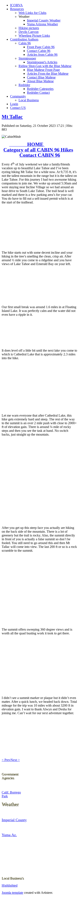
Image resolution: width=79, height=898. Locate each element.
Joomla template (12, 892)
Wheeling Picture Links (34, 35)
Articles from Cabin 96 (42, 54)
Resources (17, 9)
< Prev (6, 760)
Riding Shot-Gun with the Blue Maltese (45, 66)
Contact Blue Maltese (41, 77)
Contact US (18, 108)
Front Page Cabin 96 (41, 47)
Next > (15, 760)
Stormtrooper (27, 58)
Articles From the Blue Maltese (47, 73)
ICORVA (16, 5)
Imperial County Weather (43, 20)
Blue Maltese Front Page (43, 70)
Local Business (29, 100)
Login (14, 104)
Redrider (24, 85)
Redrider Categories (40, 89)
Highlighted (9, 885)
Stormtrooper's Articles (42, 62)
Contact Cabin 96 (38, 51)
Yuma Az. (9, 835)
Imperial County (14, 820)
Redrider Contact (38, 92)
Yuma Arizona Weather (42, 24)
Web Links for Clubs (32, 13)
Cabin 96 (25, 43)
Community (18, 96)
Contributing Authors (24, 39)
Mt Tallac (12, 116)
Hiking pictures (29, 28)
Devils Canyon (29, 32)
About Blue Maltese (40, 81)
